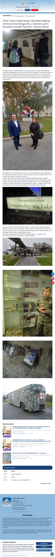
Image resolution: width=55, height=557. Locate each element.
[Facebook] (52, 274)
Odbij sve (44, 547)
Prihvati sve (44, 543)
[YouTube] (52, 282)
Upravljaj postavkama (44, 550)
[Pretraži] (50, 3)
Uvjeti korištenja (16, 555)
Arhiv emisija (20, 10)
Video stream (35, 10)
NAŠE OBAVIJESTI (7, 15)
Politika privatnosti (7, 555)
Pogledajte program (45, 483)
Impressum (23, 555)
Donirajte (27, 10)
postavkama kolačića (25, 549)
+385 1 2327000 (35, 7)
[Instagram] (52, 278)
